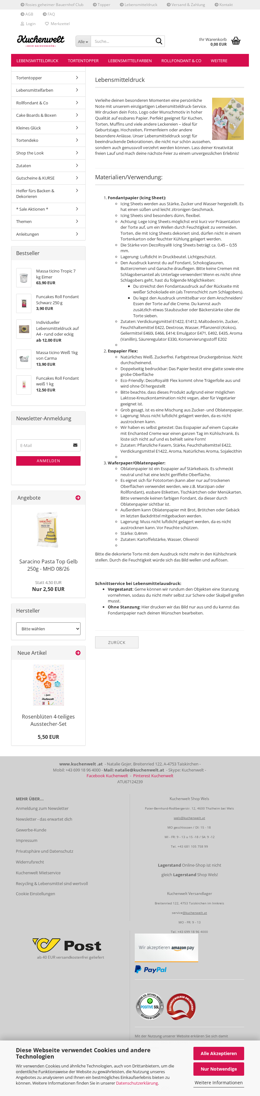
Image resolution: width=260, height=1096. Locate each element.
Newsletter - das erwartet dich (44, 819)
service (177, 912)
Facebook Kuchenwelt (107, 775)
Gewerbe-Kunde (31, 830)
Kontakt (225, 4)
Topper (103, 4)
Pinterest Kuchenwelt (153, 775)
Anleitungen (27, 234)
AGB (28, 14)
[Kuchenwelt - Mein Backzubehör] (41, 41)
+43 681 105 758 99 (193, 846)
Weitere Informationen (219, 1083)
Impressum (26, 840)
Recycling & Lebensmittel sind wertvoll (52, 883)
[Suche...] (159, 41)
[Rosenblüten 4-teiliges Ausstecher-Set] (48, 685)
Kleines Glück (28, 128)
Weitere (219, 60)
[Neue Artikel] (78, 653)
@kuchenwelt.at (195, 912)
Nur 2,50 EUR (48, 586)
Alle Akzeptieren (219, 1053)
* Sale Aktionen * (32, 209)
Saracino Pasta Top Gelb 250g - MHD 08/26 (48, 565)
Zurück (117, 642)
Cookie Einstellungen (35, 893)
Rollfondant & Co (181, 60)
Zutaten (23, 165)
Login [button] (30, 23)
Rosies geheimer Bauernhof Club (53, 4)
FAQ (51, 14)
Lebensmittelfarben (130, 60)
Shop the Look (30, 153)
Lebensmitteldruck (140, 4)
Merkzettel (59, 23)
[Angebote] (78, 498)
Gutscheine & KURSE (35, 178)
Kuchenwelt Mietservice (38, 873)
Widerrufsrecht (30, 862)
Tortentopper (83, 60)
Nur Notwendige (219, 1069)
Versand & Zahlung (188, 4)
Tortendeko (27, 140)
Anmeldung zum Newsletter (42, 808)
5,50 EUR (48, 736)
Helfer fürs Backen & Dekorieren (35, 194)
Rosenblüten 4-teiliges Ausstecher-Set (48, 720)
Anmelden (48, 460)
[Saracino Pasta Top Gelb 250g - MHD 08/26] (48, 530)
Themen (24, 221)
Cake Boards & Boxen (36, 115)
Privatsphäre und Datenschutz (44, 851)
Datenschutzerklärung (137, 1083)
